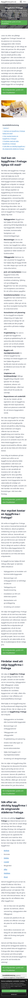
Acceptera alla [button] (14, 991)
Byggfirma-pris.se (8, 2)
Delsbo (6, 858)
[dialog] (14, 988)
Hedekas (7, 873)
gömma (6, 128)
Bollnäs (6, 850)
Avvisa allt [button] (14, 994)
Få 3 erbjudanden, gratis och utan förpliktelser (11, 22)
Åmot (6, 877)
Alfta (5, 869)
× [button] (26, 980)
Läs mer (8, 987)
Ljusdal (6, 862)
